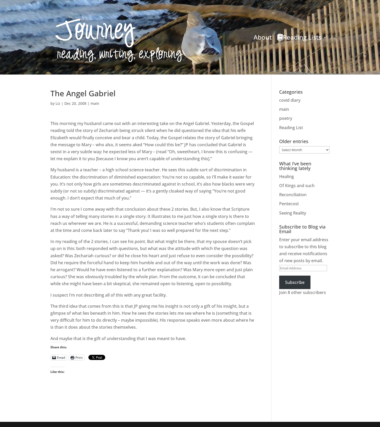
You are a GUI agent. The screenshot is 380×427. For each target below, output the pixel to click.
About (263, 37)
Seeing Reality (292, 213)
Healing (286, 176)
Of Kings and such (297, 185)
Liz (58, 103)
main (94, 103)
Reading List (291, 127)
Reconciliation (293, 194)
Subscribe (295, 282)
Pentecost (289, 204)
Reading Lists (302, 37)
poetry (285, 118)
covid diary (289, 100)
